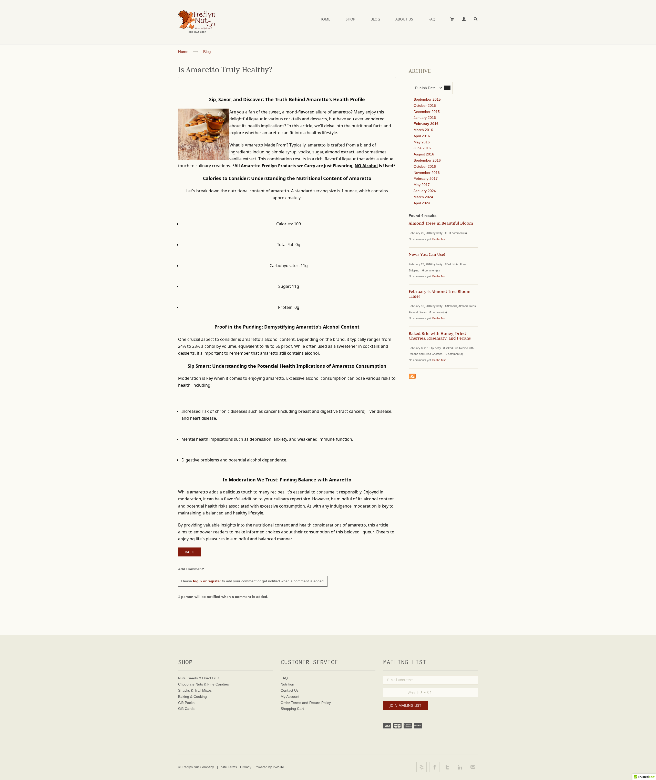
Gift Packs (186, 703)
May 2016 (422, 142)
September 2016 (427, 160)
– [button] (447, 87)
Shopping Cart (292, 709)
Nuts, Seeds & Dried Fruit (198, 678)
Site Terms (229, 767)
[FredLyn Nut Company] (197, 19)
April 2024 (422, 203)
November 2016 (427, 173)
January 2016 (425, 117)
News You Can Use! (427, 255)
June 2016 (422, 148)
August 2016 (424, 154)
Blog (375, 19)
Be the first (439, 239)
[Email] (473, 767)
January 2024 (425, 191)
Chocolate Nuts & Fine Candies (203, 684)
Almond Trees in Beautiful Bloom (441, 223)
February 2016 (426, 124)
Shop (350, 19)
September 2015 (427, 99)
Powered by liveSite (269, 767)
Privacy (245, 767)
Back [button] (189, 552)
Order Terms (291, 703)
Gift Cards (186, 709)
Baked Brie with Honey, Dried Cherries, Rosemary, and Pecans (440, 336)
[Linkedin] (460, 767)
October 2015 (425, 105)
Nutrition (287, 684)
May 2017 (422, 185)
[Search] (476, 19)
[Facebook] (434, 767)
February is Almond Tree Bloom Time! (439, 294)
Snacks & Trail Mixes (195, 690)
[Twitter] (447, 767)
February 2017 (426, 178)
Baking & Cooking (192, 696)
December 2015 (427, 112)
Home (325, 19)
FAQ (431, 19)
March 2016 (423, 130)
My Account (290, 696)
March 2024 (423, 197)
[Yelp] (421, 767)
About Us (404, 19)
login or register (207, 581)
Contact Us (290, 690)
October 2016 (425, 166)
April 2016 (422, 136)
